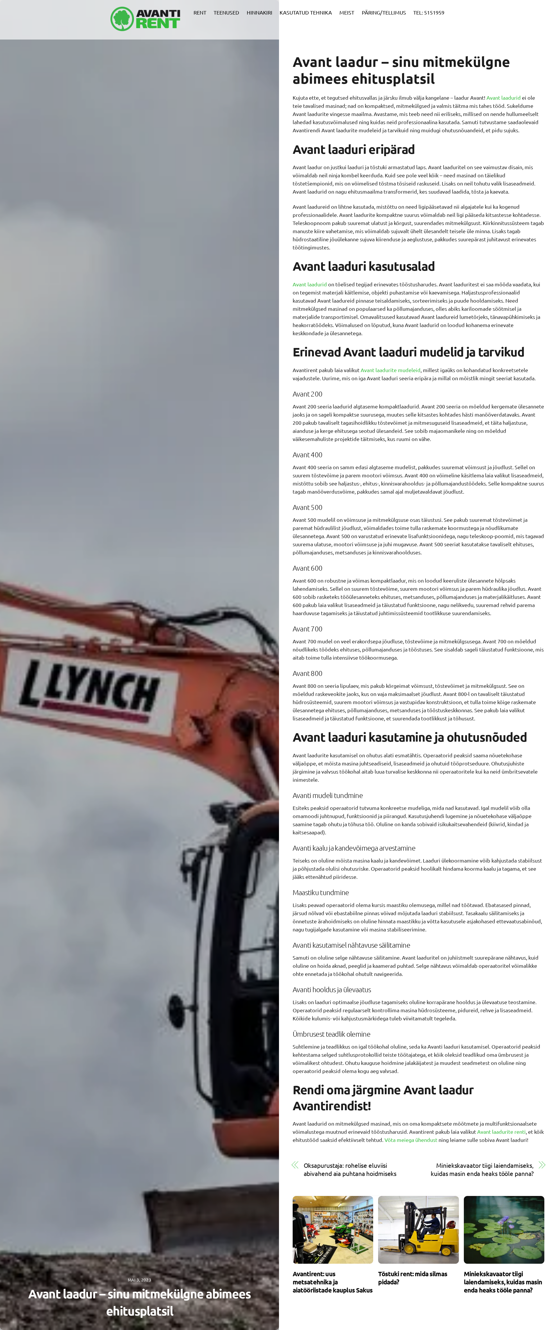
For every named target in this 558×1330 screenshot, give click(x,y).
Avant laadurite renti (501, 1132)
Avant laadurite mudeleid (391, 370)
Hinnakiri (259, 12)
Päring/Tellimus (384, 12)
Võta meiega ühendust (411, 1140)
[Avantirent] (145, 27)
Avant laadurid (504, 97)
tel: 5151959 (428, 12)
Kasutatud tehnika (306, 12)
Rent (200, 12)
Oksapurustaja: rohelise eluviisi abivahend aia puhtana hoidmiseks (350, 1169)
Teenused (226, 12)
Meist (346, 12)
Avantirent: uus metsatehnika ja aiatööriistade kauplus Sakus (333, 1282)
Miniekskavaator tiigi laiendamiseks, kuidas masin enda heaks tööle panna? (482, 1169)
